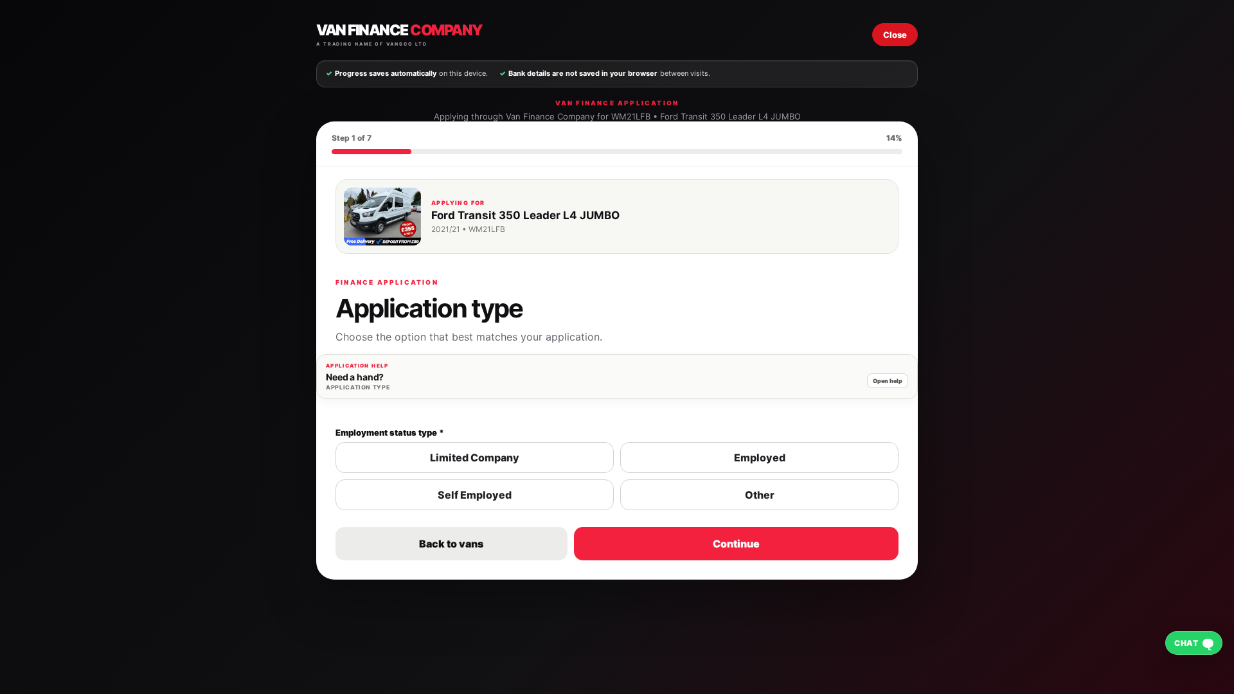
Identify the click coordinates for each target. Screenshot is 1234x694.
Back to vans (451, 543)
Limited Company (474, 457)
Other (759, 494)
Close (895, 35)
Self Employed (475, 494)
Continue (736, 543)
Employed (759, 457)
